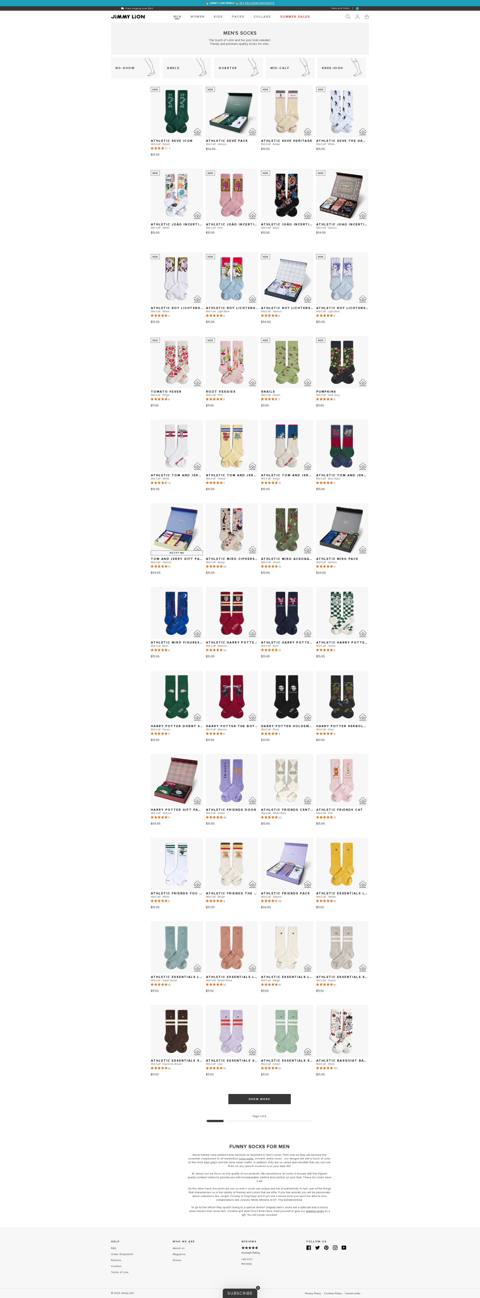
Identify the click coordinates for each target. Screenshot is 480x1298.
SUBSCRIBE (203, 662)
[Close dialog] (309, 611)
